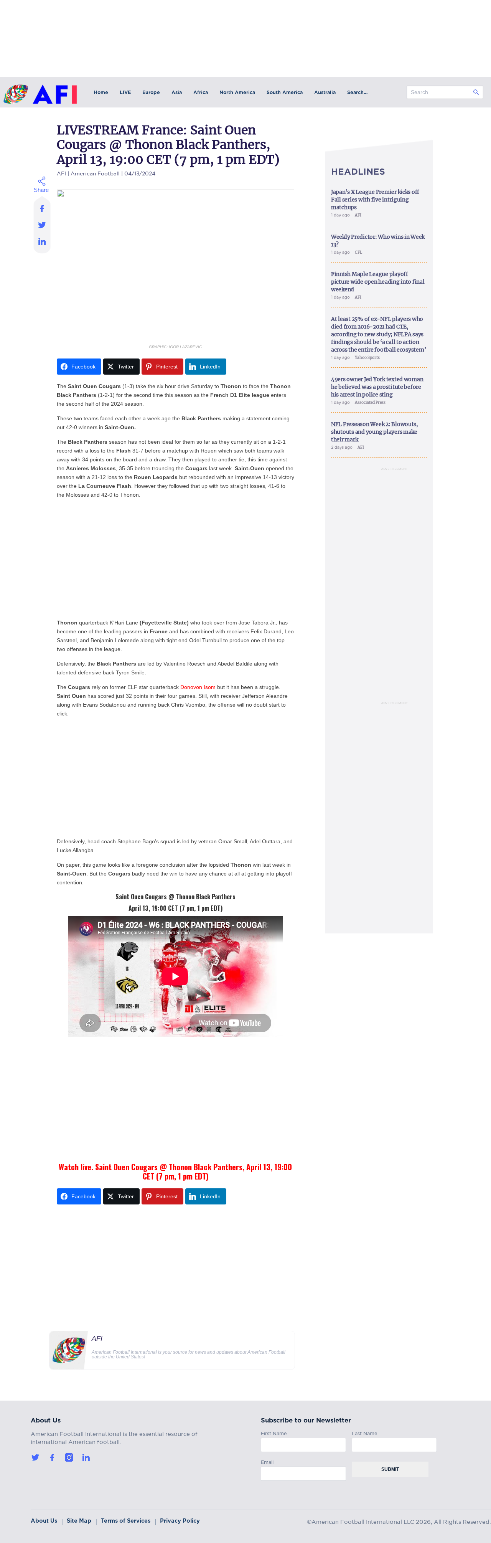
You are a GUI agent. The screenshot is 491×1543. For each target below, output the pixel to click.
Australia (325, 92)
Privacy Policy (180, 1521)
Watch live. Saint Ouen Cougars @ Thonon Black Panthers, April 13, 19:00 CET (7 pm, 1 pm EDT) (175, 1171)
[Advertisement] (175, 559)
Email (267, 1461)
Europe (151, 92)
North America (237, 92)
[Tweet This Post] (42, 224)
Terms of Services (125, 1521)
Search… (357, 92)
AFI (61, 172)
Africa (200, 92)
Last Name (364, 1432)
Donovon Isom (198, 687)
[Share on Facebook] (42, 206)
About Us (44, 1521)
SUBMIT (390, 1469)
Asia (176, 92)
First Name (274, 1432)
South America (285, 92)
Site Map (79, 1521)
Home (101, 92)
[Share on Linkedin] (42, 243)
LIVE (125, 92)
